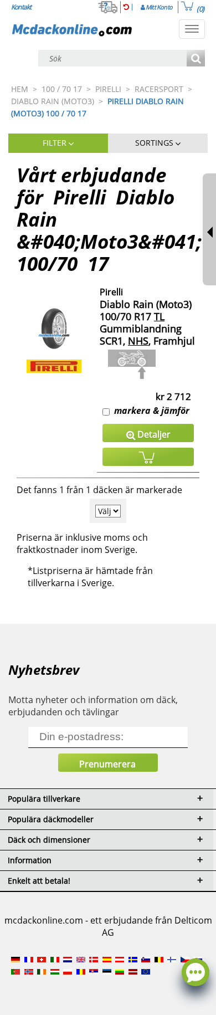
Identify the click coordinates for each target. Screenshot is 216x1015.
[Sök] (196, 59)
